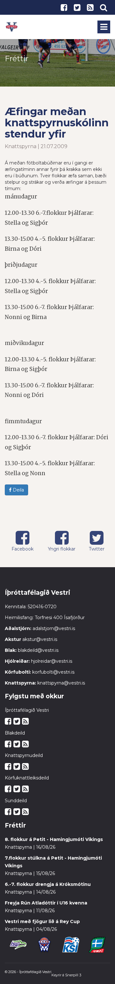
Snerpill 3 (73, 975)
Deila (18, 490)
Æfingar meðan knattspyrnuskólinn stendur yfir (57, 122)
